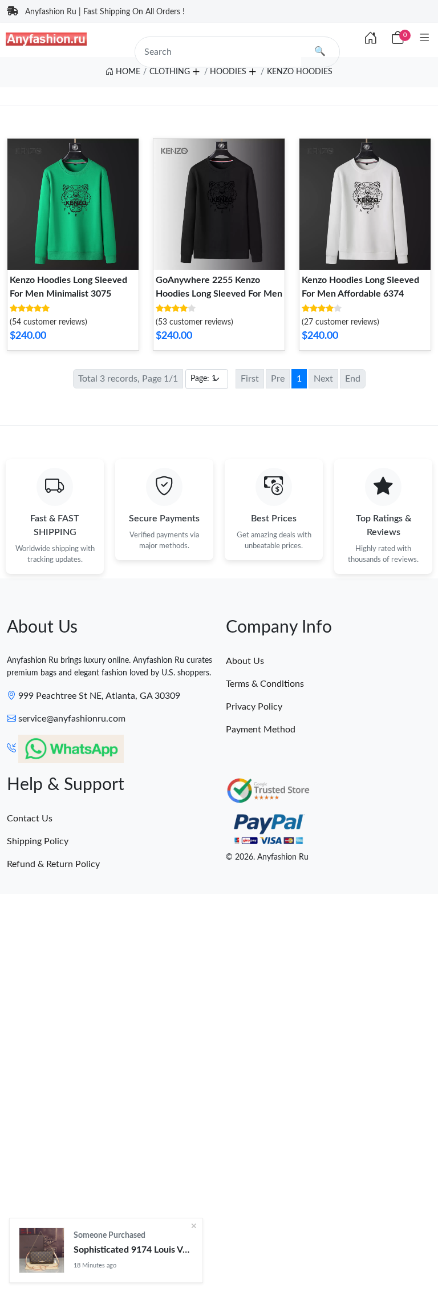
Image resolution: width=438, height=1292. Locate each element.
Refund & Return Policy (53, 864)
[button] (195, 70)
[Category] (424, 38)
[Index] (371, 39)
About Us (245, 661)
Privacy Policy (254, 706)
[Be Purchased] (41, 1250)
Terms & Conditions (265, 683)
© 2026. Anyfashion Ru (267, 857)
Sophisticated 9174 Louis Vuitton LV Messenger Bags (133, 1249)
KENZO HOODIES (299, 72)
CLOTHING (169, 72)
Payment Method (260, 729)
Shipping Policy (37, 841)
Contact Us (29, 818)
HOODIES (228, 72)
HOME (126, 72)
